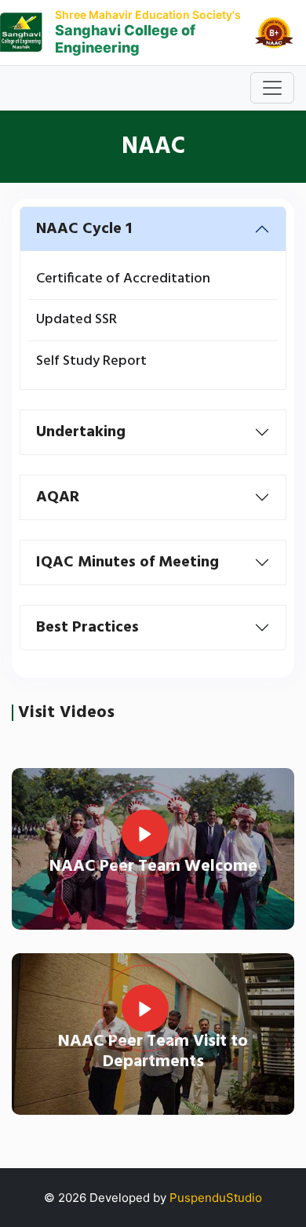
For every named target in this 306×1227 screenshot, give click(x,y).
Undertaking (81, 432)
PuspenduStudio (215, 1197)
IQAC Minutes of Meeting (127, 562)
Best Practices (87, 627)
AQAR (57, 497)
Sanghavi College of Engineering (125, 39)
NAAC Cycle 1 (84, 229)
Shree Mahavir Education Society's (148, 14)
